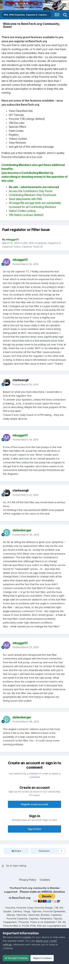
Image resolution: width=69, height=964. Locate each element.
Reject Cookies (42, 958)
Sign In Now (34, 828)
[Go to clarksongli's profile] (6, 382)
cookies (26, 937)
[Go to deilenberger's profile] (6, 532)
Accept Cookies (17, 958)
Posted (25, 264)
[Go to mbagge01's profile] (6, 262)
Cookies (45, 879)
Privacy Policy (27, 879)
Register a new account (34, 804)
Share (17, 850)
